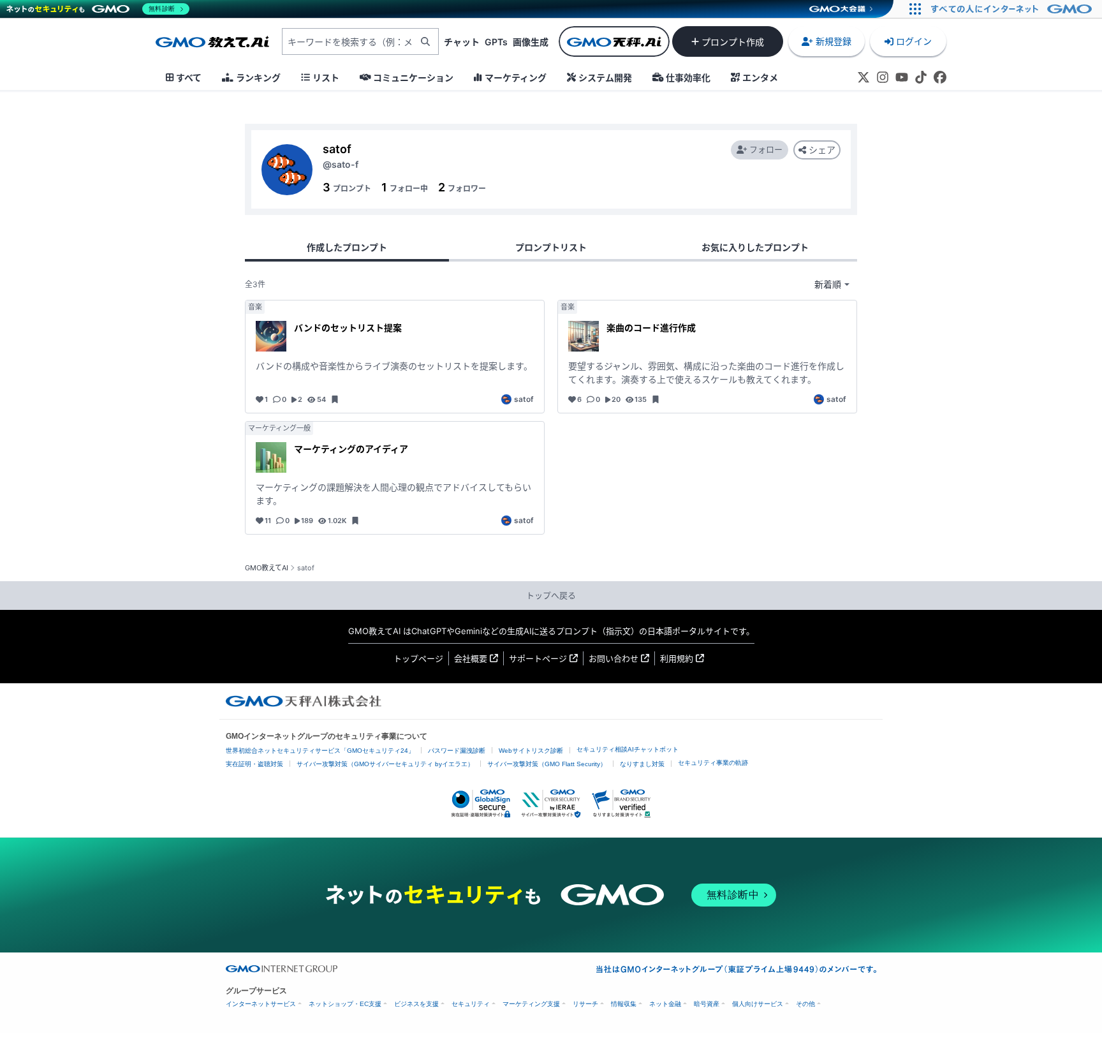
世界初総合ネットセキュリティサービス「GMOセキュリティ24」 (320, 750)
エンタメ (760, 77)
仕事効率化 (688, 77)
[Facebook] (940, 77)
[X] (863, 77)
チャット (462, 41)
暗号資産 (706, 1003)
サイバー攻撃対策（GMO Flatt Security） (546, 763)
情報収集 (623, 1003)
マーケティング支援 (531, 1003)
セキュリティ (471, 1003)
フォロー (765, 149)
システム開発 (605, 77)
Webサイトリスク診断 (531, 750)
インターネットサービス (261, 1003)
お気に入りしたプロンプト (755, 247)
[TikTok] (921, 77)
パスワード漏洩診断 (456, 750)
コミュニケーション (413, 77)
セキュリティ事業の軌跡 (713, 762)
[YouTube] (901, 77)
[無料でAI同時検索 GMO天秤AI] (614, 41)
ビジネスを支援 (416, 1003)
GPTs (496, 41)
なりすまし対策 (642, 763)
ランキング (258, 77)
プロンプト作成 (733, 41)
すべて (189, 77)
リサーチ (585, 1003)
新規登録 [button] (833, 41)
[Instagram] (882, 77)
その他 (805, 1003)
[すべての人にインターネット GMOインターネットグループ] (1013, 9)
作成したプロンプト (347, 247)
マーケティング (516, 77)
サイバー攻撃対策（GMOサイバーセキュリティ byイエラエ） (385, 763)
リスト (325, 77)
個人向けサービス (757, 1003)
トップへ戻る (551, 595)
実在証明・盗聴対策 (254, 763)
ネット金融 (665, 1003)
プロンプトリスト (551, 247)
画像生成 (530, 41)
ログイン (914, 41)
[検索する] (425, 41)
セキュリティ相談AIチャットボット (628, 749)
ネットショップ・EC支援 (345, 1003)
